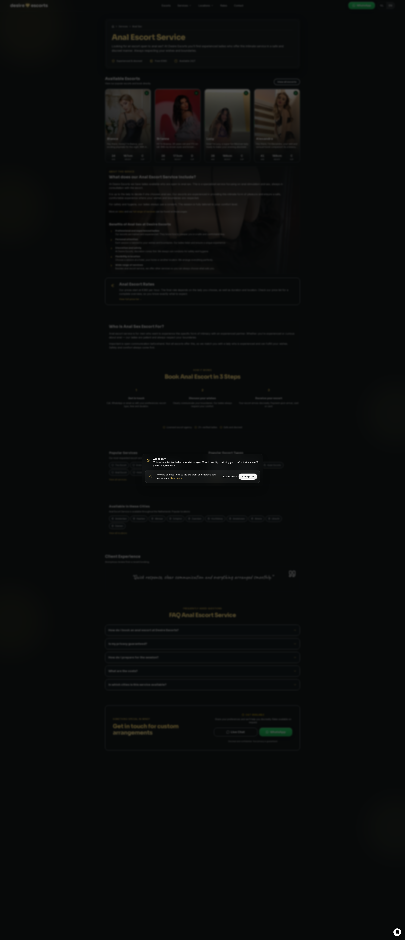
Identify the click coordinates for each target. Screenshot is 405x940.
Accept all (248, 476)
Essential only (230, 476)
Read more (176, 478)
